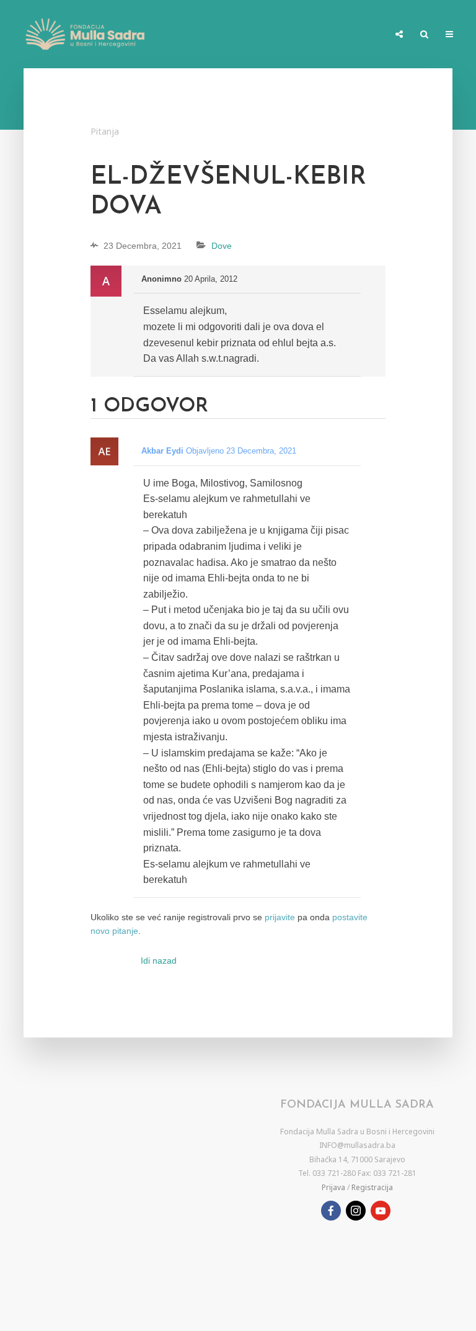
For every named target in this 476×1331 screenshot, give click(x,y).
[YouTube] (380, 1211)
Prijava (333, 1187)
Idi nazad (159, 961)
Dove (221, 246)
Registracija (372, 1187)
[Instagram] (356, 1211)
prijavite (280, 917)
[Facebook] (331, 1211)
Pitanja (104, 131)
